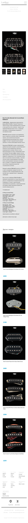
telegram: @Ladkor (14, 9)
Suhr (4, 487)
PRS (4, 475)
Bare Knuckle (6, 495)
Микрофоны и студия (22, 482)
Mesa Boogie (22, 476)
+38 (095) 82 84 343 (19, 510)
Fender (4, 476)
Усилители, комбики (21, 472)
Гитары (4, 472)
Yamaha (13, 485)
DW (12, 487)
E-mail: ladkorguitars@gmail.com (14, 11)
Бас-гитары (13, 472)
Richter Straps (4, 494)
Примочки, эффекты (5, 482)
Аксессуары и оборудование (6, 491)
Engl (20, 477)
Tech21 (4, 485)
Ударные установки (13, 482)
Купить (9, 107)
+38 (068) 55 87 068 (14, 7)
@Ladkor (6, 512)
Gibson (4, 473)
